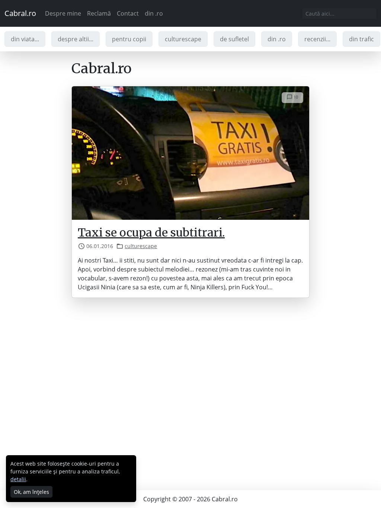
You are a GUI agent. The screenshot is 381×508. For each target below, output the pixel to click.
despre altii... (75, 39)
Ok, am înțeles (31, 491)
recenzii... (317, 39)
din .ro (154, 13)
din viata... (25, 39)
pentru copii (129, 39)
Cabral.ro (20, 13)
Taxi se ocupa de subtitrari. (151, 232)
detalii (18, 479)
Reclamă (99, 13)
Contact (128, 13)
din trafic (361, 39)
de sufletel (234, 39)
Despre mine (63, 13)
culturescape (183, 39)
